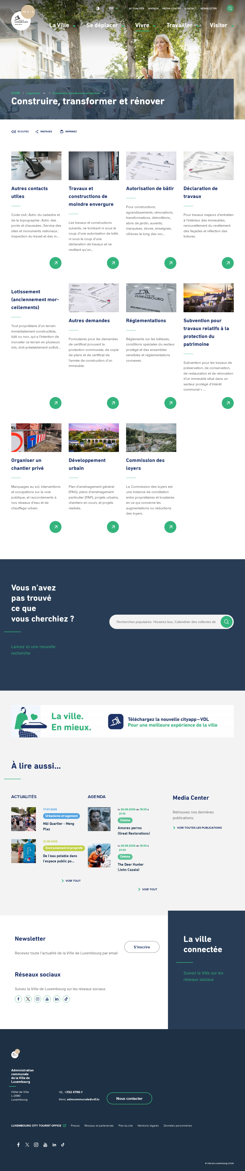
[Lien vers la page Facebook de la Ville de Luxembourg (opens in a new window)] (18, 999)
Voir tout (73, 880)
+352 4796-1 (73, 1092)
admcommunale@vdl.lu (83, 1099)
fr (111, 8)
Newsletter (208, 8)
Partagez (46, 131)
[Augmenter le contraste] (97, 8)
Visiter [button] (219, 25)
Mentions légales (148, 1125)
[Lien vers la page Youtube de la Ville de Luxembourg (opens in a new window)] (47, 999)
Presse (75, 1125)
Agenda (153, 8)
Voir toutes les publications (199, 827)
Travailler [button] (180, 25)
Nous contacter (129, 1098)
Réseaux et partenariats (99, 1125)
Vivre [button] (143, 25)
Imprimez (71, 131)
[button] (230, 8)
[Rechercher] (227, 622)
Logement (33, 93)
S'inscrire (142, 947)
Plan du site (125, 1125)
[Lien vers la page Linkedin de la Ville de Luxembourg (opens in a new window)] (56, 999)
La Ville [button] (60, 25)
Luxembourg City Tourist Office (36, 1125)
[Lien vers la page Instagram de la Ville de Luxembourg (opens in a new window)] (37, 999)
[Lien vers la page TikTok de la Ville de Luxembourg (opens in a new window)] (66, 999)
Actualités (136, 8)
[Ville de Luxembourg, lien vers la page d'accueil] (23, 29)
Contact (191, 8)
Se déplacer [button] (102, 25)
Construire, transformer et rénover (76, 93)
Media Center (171, 8)
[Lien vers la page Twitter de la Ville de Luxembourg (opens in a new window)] (28, 999)
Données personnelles (178, 1125)
